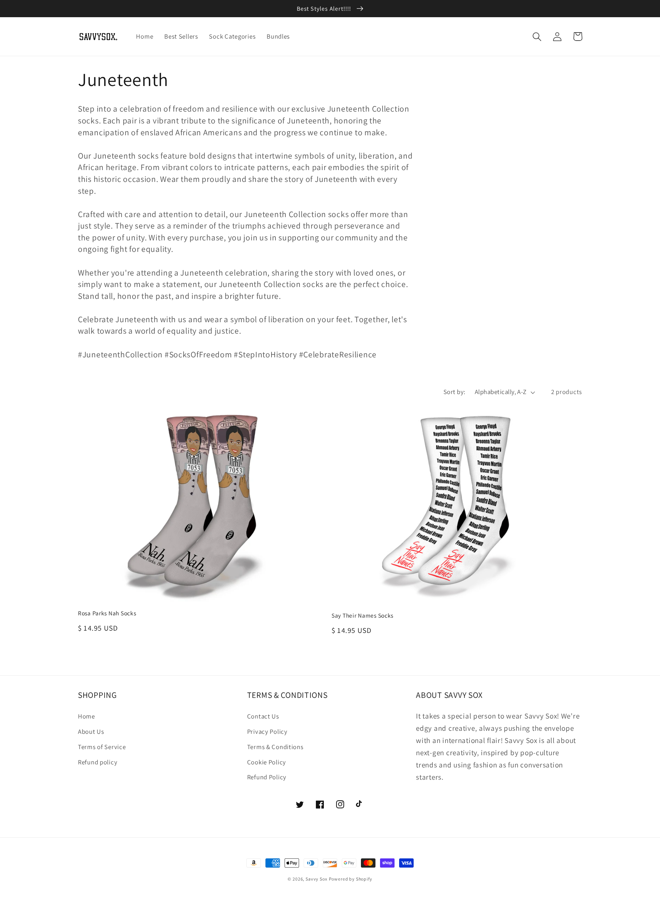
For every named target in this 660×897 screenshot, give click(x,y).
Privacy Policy (267, 731)
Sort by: (454, 392)
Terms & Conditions (275, 747)
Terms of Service (102, 747)
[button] (537, 36)
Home (86, 716)
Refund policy (97, 762)
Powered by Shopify (350, 879)
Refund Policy (266, 777)
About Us (91, 731)
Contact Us (263, 716)
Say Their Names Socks (362, 615)
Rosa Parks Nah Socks (107, 613)
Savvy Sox (316, 879)
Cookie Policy (266, 762)
